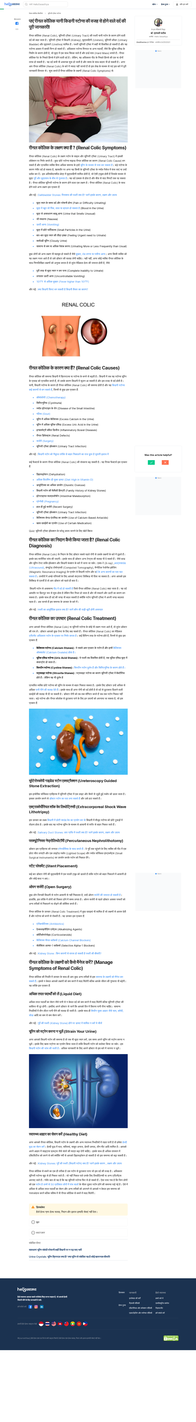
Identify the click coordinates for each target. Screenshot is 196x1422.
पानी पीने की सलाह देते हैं (47, 689)
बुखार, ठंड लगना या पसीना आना (90, 254)
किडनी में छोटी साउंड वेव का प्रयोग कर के (66, 820)
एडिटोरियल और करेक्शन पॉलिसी (140, 1308)
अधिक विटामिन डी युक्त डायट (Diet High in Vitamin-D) (64, 479)
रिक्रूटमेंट (159, 1308)
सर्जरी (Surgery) (45, 440)
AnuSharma (141, 42)
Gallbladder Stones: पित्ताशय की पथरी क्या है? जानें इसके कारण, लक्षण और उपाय (77, 194)
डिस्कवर (122, 1292)
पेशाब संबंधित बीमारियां (36, 13)
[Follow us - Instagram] (36, 1306)
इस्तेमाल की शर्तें (134, 1298)
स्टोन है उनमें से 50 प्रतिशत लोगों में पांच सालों (57, 1184)
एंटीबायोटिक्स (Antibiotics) (50, 923)
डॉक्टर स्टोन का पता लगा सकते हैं (64, 798)
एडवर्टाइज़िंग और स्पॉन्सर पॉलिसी (140, 1313)
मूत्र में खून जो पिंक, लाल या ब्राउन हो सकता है (58, 208)
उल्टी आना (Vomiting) (47, 224)
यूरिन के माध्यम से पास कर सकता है (96, 165)
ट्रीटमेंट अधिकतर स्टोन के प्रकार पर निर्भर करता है (52, 635)
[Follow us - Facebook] (30, 1306)
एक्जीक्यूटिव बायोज (162, 1303)
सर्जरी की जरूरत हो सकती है (107, 894)
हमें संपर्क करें (160, 1313)
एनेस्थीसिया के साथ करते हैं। (71, 848)
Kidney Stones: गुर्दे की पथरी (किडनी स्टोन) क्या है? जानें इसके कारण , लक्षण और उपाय (80, 1163)
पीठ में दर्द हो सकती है (63, 588)
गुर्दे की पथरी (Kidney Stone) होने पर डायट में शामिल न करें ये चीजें (70, 1023)
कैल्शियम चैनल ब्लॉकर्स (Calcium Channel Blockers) (63, 940)
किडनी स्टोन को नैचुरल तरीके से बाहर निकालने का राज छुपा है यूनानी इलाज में (73, 454)
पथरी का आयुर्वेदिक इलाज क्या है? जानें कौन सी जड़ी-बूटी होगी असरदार (70, 609)
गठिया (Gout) (43, 413)
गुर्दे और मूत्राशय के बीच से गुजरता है (50, 178)
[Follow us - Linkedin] (41, 1306)
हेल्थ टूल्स (122, 1305)
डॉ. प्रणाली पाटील (158, 33)
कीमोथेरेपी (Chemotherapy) (51, 397)
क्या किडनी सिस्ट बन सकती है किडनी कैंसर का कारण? (63, 289)
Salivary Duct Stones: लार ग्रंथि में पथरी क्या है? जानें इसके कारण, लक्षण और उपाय (79, 832)
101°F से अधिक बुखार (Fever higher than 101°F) (62, 281)
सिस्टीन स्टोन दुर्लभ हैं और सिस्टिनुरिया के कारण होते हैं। (100, 667)
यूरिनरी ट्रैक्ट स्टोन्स (54, 13)
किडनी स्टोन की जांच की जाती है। (44, 1048)
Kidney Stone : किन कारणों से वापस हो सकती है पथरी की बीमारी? (69, 953)
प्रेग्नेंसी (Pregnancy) (47, 501)
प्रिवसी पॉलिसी (134, 1303)
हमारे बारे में (159, 1298)
